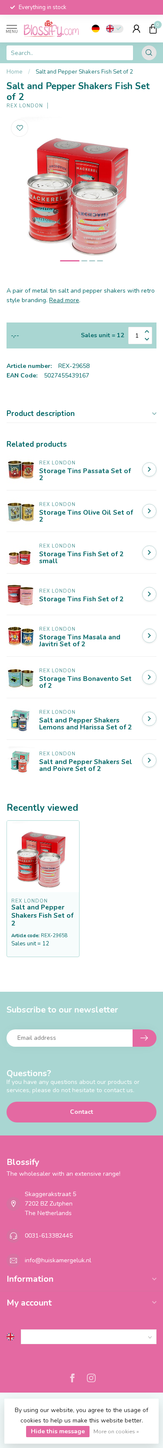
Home (15, 72)
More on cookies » (116, 1431)
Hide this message (58, 1431)
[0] (153, 28)
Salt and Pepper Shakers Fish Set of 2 (84, 72)
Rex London (25, 105)
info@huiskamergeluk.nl (58, 1260)
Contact (81, 1112)
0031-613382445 (49, 1236)
